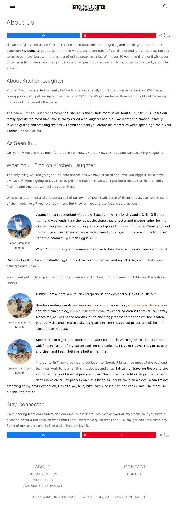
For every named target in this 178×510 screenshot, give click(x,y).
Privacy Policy (43, 474)
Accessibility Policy (43, 485)
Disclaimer (43, 480)
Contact (135, 474)
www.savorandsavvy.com (147, 305)
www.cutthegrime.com (87, 311)
